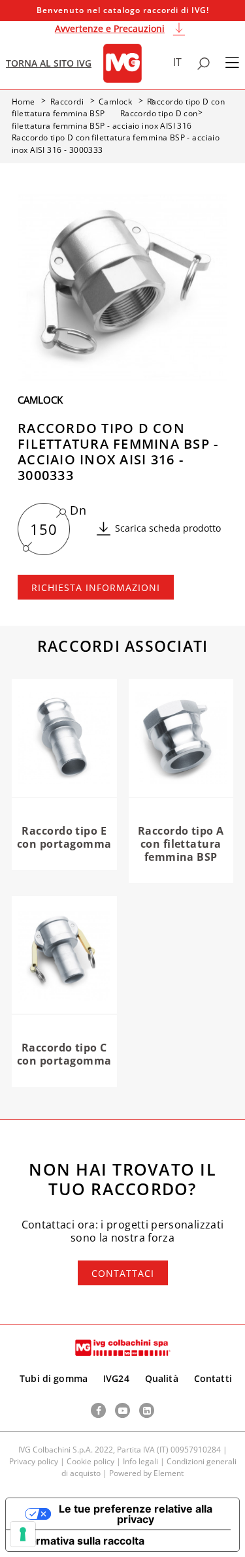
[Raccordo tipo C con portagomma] (64, 955)
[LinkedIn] (146, 1410)
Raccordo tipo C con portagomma (64, 1054)
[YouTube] (122, 1410)
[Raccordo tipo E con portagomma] (64, 738)
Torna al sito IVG (48, 63)
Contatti (213, 1378)
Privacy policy (33, 1461)
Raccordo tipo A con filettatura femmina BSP (181, 844)
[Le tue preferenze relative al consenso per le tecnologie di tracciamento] (22, 1534)
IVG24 (116, 1378)
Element (169, 1473)
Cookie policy (90, 1461)
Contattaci (122, 1273)
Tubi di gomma (54, 1378)
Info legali (140, 1461)
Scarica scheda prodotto (168, 528)
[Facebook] (98, 1410)
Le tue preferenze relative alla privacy (135, 1514)
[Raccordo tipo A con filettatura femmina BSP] (181, 738)
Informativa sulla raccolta (80, 1540)
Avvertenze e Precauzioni (110, 28)
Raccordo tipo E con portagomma (64, 837)
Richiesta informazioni (95, 587)
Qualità (161, 1378)
